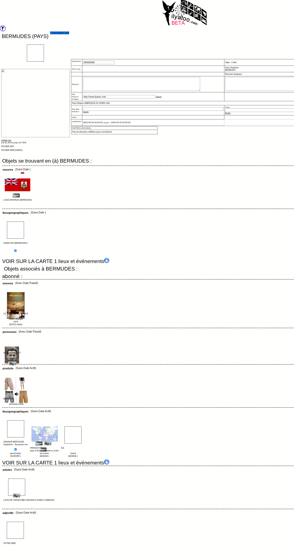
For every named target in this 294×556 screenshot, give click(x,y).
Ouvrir (158, 97)
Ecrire (228, 113)
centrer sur (6, 140)
